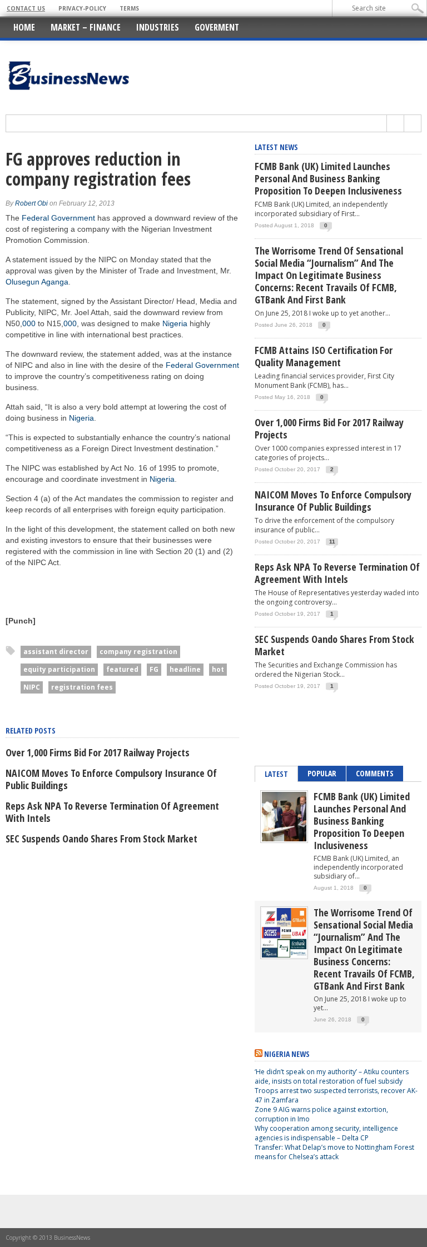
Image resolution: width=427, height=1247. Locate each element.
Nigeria (174, 323)
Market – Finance (86, 27)
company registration (138, 651)
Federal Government (58, 217)
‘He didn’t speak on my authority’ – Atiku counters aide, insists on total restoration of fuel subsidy (332, 1076)
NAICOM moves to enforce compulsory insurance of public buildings (111, 779)
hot (218, 669)
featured (122, 669)
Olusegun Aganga (37, 281)
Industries (157, 27)
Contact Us (26, 8)
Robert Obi (31, 203)
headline (185, 669)
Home (24, 27)
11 (332, 541)
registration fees (82, 687)
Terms (129, 8)
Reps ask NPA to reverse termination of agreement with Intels (112, 812)
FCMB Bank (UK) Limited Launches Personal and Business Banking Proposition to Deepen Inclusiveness (328, 178)
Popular (321, 773)
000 (29, 323)
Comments (375, 773)
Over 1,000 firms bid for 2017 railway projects (98, 752)
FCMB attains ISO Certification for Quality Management (324, 356)
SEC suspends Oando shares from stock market (101, 838)
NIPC (31, 687)
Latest (276, 774)
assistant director (55, 651)
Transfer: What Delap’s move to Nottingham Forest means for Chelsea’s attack (334, 1152)
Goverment (217, 27)
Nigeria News (287, 1054)
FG (154, 669)
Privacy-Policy (82, 8)
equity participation (59, 669)
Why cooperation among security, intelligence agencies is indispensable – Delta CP (326, 1133)
